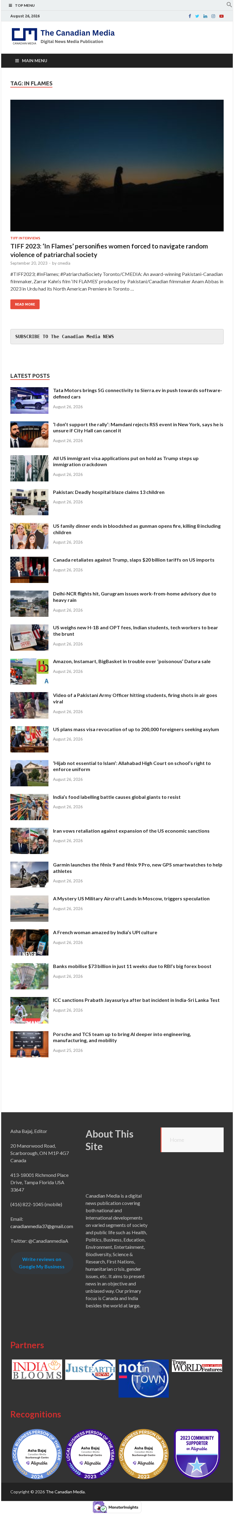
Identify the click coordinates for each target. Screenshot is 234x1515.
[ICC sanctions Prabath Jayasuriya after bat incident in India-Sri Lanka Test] (29, 1000)
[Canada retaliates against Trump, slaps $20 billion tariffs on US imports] (29, 560)
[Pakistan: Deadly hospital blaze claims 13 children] (29, 492)
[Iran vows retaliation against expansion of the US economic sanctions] (29, 831)
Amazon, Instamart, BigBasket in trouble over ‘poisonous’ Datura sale (132, 661)
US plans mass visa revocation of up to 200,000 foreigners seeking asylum (136, 729)
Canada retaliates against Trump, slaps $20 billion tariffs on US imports (133, 560)
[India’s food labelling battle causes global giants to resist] (29, 797)
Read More (25, 304)
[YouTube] (221, 16)
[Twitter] (197, 16)
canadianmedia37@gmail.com (41, 1226)
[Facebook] (190, 16)
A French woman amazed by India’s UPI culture (105, 932)
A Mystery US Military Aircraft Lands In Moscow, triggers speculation (131, 898)
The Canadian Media (65, 1491)
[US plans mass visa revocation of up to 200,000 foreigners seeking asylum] (29, 730)
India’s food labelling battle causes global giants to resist (117, 797)
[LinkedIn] (205, 16)
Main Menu (34, 60)
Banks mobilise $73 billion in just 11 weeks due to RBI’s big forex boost (132, 966)
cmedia (64, 263)
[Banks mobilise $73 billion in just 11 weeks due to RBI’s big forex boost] (29, 967)
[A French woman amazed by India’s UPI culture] (29, 933)
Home (177, 1139)
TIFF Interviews (25, 238)
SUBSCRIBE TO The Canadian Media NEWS (64, 336)
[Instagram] (213, 16)
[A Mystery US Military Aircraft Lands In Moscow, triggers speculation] (29, 899)
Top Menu (25, 5)
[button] (229, 6)
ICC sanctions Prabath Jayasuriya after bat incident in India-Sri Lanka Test (136, 1000)
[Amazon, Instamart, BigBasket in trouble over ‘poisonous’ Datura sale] (29, 662)
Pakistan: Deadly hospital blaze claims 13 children (109, 492)
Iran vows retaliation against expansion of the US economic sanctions (131, 831)
